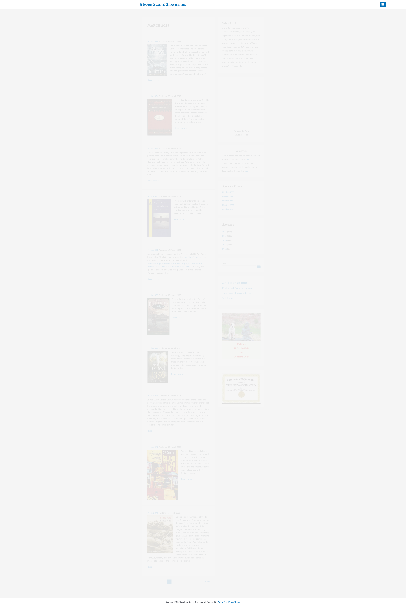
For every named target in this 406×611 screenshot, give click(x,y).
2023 (224, 244)
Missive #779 (228, 196)
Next (208, 581)
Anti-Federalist (231, 282)
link (247, 159)
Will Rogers (228, 298)
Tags (224, 263)
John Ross (227, 293)
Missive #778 (228, 201)
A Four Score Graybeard (163, 4)
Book (245, 283)
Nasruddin (241, 293)
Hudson (248, 288)
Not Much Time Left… (194, 257)
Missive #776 (228, 209)
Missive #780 (228, 192)
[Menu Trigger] (383, 4)
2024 (224, 240)
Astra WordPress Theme (229, 602)
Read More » (153, 80)
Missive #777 (228, 205)
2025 (224, 236)
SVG (250, 294)
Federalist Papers (232, 288)
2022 (224, 249)
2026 (224, 232)
